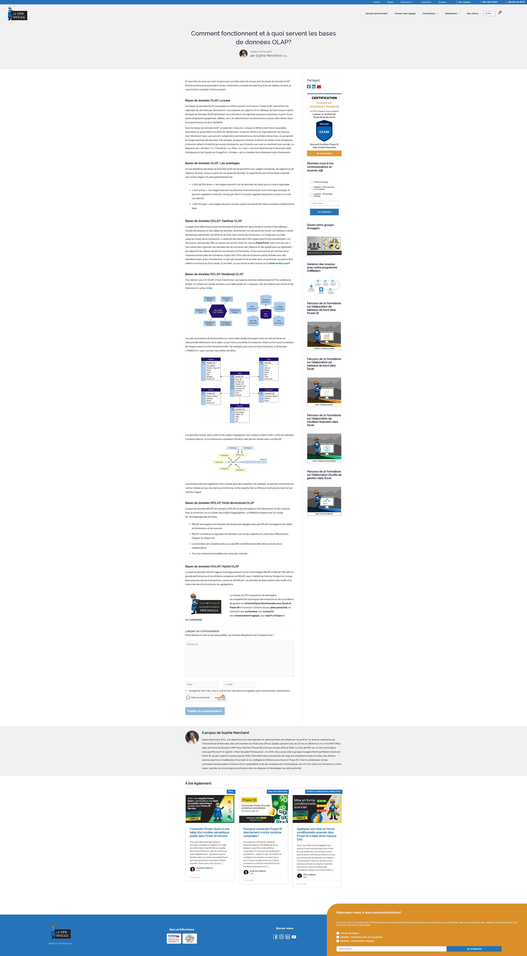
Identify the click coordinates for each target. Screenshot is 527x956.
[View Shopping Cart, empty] (498, 13)
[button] (403, 2)
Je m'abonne (324, 212)
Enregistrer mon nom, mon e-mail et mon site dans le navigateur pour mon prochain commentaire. (239, 691)
